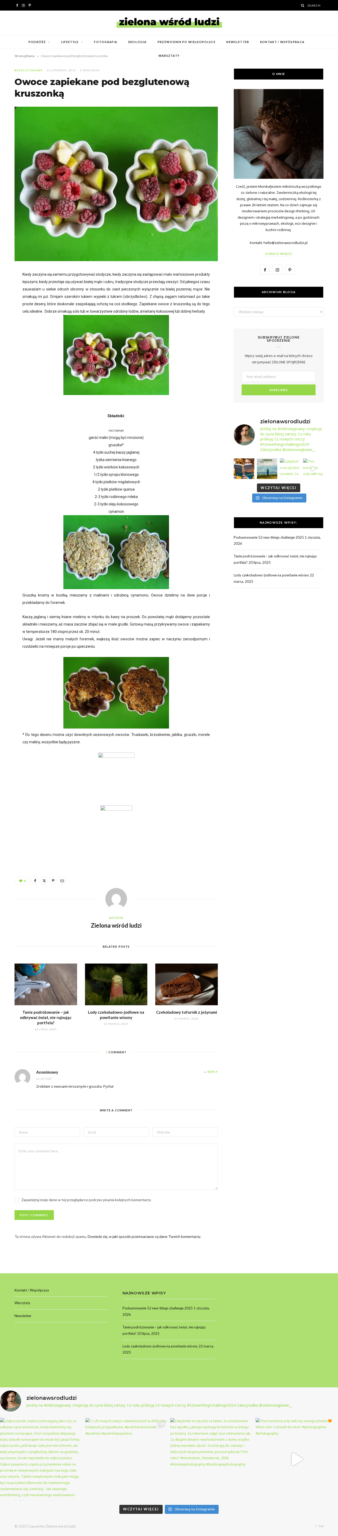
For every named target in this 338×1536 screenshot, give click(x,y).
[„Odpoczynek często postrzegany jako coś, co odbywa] (244, 468)
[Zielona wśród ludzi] (169, 23)
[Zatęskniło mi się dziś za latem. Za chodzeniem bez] (290, 468)
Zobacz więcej (278, 253)
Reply (213, 1071)
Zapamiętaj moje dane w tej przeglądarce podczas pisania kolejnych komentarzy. (86, 1199)
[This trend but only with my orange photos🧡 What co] (313, 468)
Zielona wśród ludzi (116, 925)
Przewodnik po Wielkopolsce (186, 42)
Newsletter (237, 42)
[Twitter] (44, 881)
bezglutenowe (29, 70)
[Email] (62, 881)
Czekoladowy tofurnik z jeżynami (186, 1012)
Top (320, 1526)
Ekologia (137, 42)
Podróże (37, 42)
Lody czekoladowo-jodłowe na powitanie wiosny (271, 575)
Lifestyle (70, 42)
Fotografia (105, 42)
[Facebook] (35, 881)
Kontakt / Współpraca (282, 42)
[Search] (303, 5)
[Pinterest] (53, 881)
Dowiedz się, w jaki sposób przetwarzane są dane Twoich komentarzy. (144, 1236)
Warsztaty (169, 55)
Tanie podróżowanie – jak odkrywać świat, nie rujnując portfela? (46, 1017)
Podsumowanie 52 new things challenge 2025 (269, 537)
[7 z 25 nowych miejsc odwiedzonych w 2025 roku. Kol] (267, 468)
